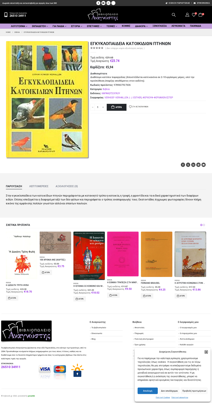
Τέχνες (110, 26)
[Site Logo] (103, 14)
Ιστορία (75, 26)
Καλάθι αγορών (186, 345)
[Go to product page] (22, 243)
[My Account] (187, 15)
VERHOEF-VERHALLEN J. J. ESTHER (123, 97)
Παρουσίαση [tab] (14, 186)
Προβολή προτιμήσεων (194, 391)
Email (203, 165)
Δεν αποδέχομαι (169, 391)
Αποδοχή (147, 391)
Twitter (188, 165)
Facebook (183, 165)
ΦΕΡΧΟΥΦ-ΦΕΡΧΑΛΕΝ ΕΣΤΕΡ (158, 97)
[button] (206, 351)
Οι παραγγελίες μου (188, 333)
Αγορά (119, 107)
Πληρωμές (139, 333)
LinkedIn (193, 165)
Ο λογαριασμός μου (188, 327)
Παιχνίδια (195, 26)
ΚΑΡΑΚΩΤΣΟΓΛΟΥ (111, 93)
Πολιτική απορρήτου (179, 398)
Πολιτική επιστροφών (144, 339)
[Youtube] (103, 3)
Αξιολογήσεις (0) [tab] (67, 186)
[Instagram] (108, 3)
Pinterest (198, 165)
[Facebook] (98, 3)
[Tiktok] (113, 3)
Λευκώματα (178, 26)
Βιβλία (106, 89)
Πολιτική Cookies (163, 398)
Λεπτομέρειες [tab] (38, 186)
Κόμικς (126, 26)
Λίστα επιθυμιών (187, 339)
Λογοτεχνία (18, 26)
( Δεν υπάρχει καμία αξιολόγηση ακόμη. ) (125, 48)
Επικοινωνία (203, 3)
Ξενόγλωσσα (159, 26)
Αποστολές (140, 327)
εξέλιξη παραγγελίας (179, 3)
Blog (93, 339)
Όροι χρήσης (140, 345)
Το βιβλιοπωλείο (99, 327)
